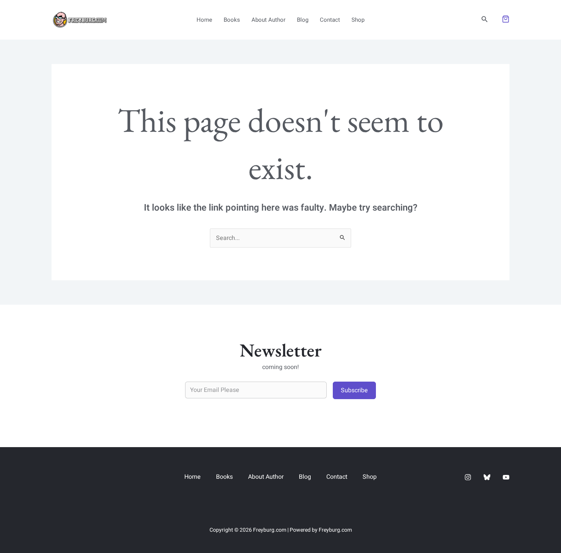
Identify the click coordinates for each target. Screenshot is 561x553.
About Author (268, 20)
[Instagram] (467, 477)
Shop (357, 20)
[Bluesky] (487, 477)
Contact (330, 20)
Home (204, 20)
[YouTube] (506, 477)
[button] (484, 20)
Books (232, 20)
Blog (302, 20)
